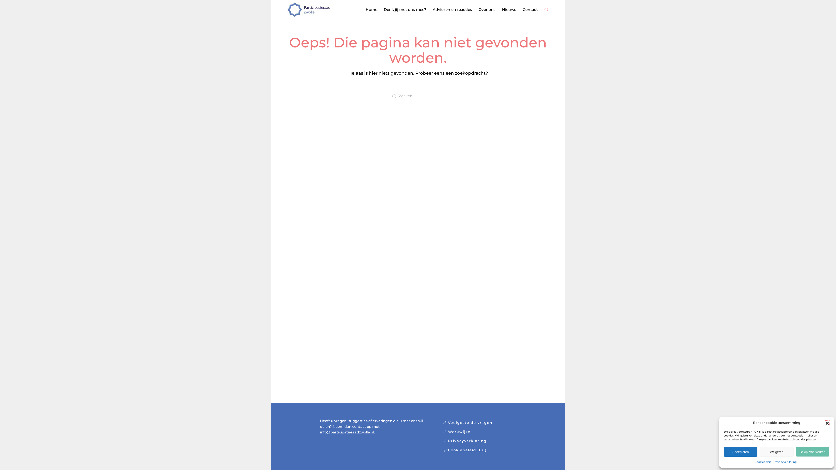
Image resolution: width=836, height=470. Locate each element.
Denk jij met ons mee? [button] (405, 9)
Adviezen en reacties (452, 9)
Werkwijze (459, 432)
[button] (827, 423)
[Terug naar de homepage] (309, 10)
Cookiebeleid (763, 461)
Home (371, 9)
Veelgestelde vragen (470, 423)
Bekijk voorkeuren (812, 452)
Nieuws (509, 9)
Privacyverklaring (785, 461)
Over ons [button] (487, 9)
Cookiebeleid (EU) (467, 450)
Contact (530, 9)
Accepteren (740, 452)
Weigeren (776, 452)
